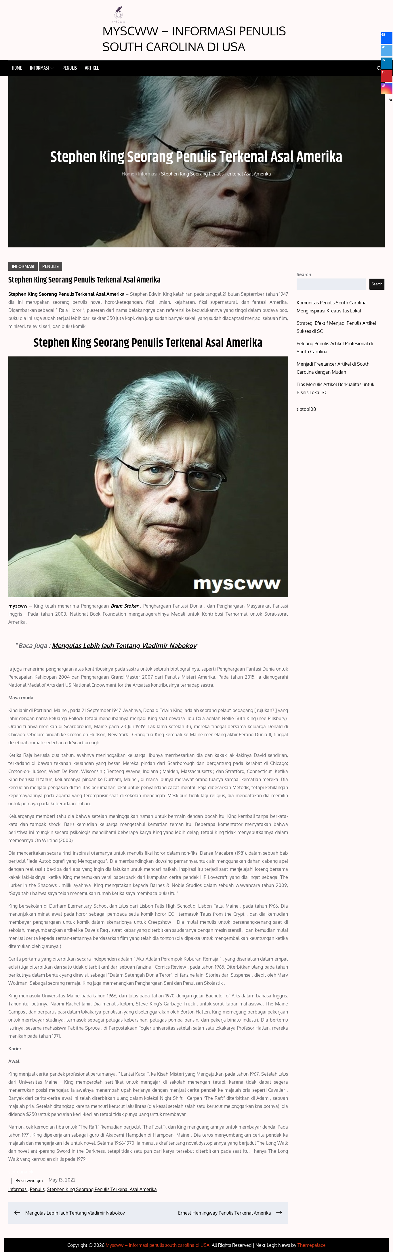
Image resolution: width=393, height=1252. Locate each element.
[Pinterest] (386, 76)
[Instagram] (386, 88)
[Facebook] (386, 38)
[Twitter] (386, 50)
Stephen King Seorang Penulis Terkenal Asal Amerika (102, 1189)
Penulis (69, 68)
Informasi (39, 68)
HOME (17, 68)
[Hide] (390, 100)
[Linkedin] (386, 63)
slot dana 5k (20, 1172)
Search (304, 274)
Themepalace (311, 1245)
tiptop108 (306, 409)
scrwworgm (32, 1180)
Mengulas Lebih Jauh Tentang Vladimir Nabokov (124, 645)
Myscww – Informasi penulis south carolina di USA (194, 38)
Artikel (92, 68)
